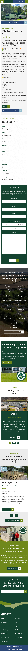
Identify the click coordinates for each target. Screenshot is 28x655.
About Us (17, 629)
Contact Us (4, 633)
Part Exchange (5, 629)
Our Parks (17, 618)
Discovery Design (17, 649)
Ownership (4, 622)
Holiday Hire (4, 626)
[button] (10, 443)
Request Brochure (19, 626)
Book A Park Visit (5, 637)
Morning (8, 224)
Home (2, 618)
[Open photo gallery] (14, 12)
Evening (14, 228)
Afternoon (20, 224)
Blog (16, 622)
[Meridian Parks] (6, 614)
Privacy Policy (4, 641)
